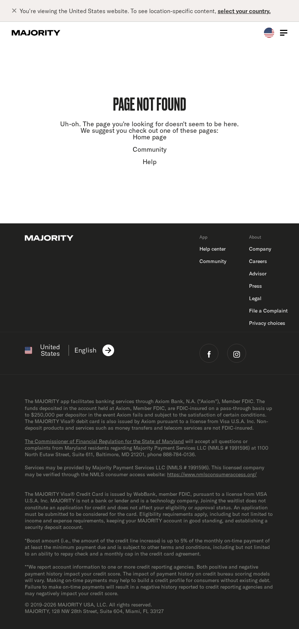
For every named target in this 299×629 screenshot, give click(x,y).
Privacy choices (267, 323)
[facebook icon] (208, 353)
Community (150, 149)
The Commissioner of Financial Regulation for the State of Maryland (104, 441)
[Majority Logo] (36, 33)
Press (255, 286)
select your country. (244, 11)
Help (149, 162)
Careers (258, 261)
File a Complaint (268, 310)
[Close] (16, 11)
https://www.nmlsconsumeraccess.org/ (212, 474)
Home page (150, 137)
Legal (255, 298)
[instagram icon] (236, 353)
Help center (212, 249)
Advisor (258, 273)
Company (260, 249)
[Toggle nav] (283, 33)
